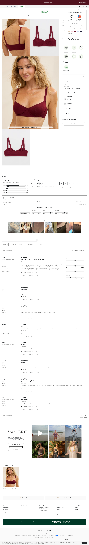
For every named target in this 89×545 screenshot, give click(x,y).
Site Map (77, 511)
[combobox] (80, 250)
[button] (45, 543)
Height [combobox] (12, 244)
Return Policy (5, 507)
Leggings (59, 505)
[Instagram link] (38, 530)
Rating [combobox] (4, 244)
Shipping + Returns (68, 108)
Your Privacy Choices (41, 543)
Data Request (44, 535)
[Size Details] (65, 96)
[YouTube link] (50, 530)
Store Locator (41, 505)
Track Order (5, 505)
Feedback (5, 512)
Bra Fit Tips (69, 99)
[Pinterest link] (47, 530)
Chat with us (69, 103)
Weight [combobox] (20, 244)
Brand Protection (71, 535)
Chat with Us (24, 497)
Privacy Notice (15, 543)
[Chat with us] (65, 103)
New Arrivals (59, 512)
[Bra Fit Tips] (65, 99)
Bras (38, 15)
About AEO (77, 505)
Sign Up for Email (24, 505)
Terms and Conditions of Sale (34, 535)
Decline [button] (78, 542)
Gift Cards (59, 514)
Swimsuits (59, 15)
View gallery (16, 449)
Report (37, 275)
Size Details (69, 96)
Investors (77, 507)
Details (51, 2)
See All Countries (75, 23)
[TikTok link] (41, 530)
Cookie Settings (32, 543)
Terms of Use (79, 28)
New (22, 15)
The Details (66, 77)
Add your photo (16, 444)
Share (67, 113)
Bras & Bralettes (60, 507)
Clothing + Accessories (30, 15)
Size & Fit (66, 81)
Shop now (46, 2)
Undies (41, 15)
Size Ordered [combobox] (30, 244)
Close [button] (84, 542)
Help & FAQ (5, 511)
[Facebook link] (44, 530)
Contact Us (5, 509)
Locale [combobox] (40, 244)
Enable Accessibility (83, 2)
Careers (76, 509)
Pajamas (54, 15)
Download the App (43, 510)
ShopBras (73, 123)
